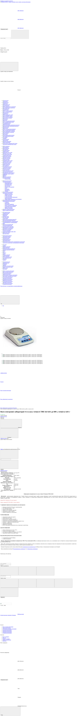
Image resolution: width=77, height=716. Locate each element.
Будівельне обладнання (7, 284)
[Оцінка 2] (27, 583)
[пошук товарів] (20, 34)
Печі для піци (7, 185)
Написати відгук (3, 416)
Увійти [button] (1, 449)
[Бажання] (38, 76)
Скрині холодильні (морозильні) (11, 197)
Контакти (20, 286)
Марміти (6, 191)
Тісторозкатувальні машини (10, 206)
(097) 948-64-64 (20, 28)
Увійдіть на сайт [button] (3, 438)
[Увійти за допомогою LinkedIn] (45, 570)
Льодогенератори (8, 198)
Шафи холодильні (8, 195)
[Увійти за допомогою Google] (27, 570)
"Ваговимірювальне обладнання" (19, 548)
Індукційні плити (8, 184)
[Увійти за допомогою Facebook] (9, 570)
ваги (34, 546)
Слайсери (7, 202)
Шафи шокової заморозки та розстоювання (13, 199)
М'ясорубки (7, 203)
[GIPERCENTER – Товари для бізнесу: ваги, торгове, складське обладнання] (6, 604)
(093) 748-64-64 (20, 10)
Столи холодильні (8, 196)
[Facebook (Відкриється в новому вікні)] (8, 294)
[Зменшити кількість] (9, 454)
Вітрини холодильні (9, 194)
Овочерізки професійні (9, 204)
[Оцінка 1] (9, 583)
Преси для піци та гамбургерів (11, 205)
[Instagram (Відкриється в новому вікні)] (25, 294)
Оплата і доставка (7, 286)
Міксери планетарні (9, 208)
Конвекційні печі (8, 183)
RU (3, 305)
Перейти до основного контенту (6, 0)
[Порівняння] (9, 66)
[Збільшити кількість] (9, 464)
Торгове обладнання (7, 627)
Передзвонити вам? (4, 29)
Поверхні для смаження (9, 186)
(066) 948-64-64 (20, 19)
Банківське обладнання (7, 280)
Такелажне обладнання (7, 282)
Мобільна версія (20, 614)
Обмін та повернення (14, 286)
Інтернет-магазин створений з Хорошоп (8, 615)
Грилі (6, 187)
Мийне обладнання (8, 207)
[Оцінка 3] (45, 583)
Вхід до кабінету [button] (6, 636)
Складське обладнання (7, 278)
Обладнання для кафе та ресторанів (9, 276)
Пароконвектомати (8, 182)
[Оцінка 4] (63, 583)
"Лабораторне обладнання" (32, 548)
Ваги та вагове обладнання (8, 271)
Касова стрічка (8, 178)
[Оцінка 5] (9, 592)
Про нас (2, 286)
